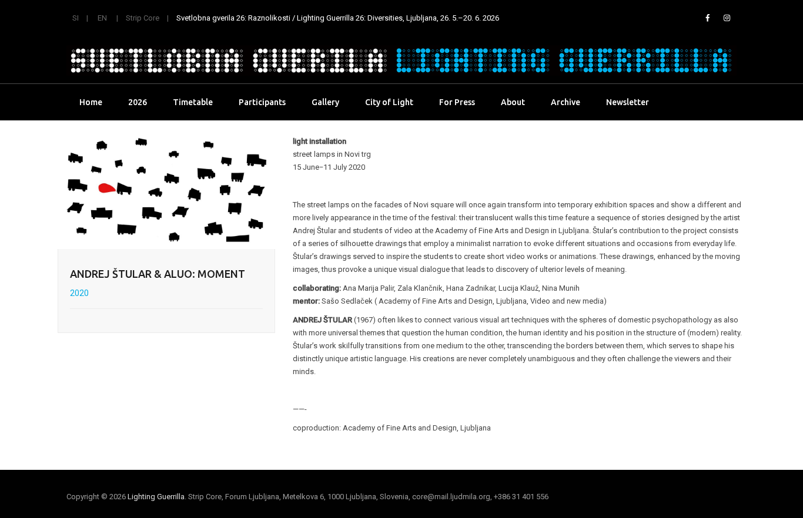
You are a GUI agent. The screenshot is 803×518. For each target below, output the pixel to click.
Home (90, 102)
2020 (79, 293)
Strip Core (142, 18)
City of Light (389, 102)
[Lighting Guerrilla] (401, 60)
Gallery (325, 102)
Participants (262, 102)
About (513, 102)
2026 (137, 102)
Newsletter (627, 102)
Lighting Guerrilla (156, 496)
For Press (457, 102)
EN (102, 18)
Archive (565, 102)
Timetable (193, 102)
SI (75, 18)
